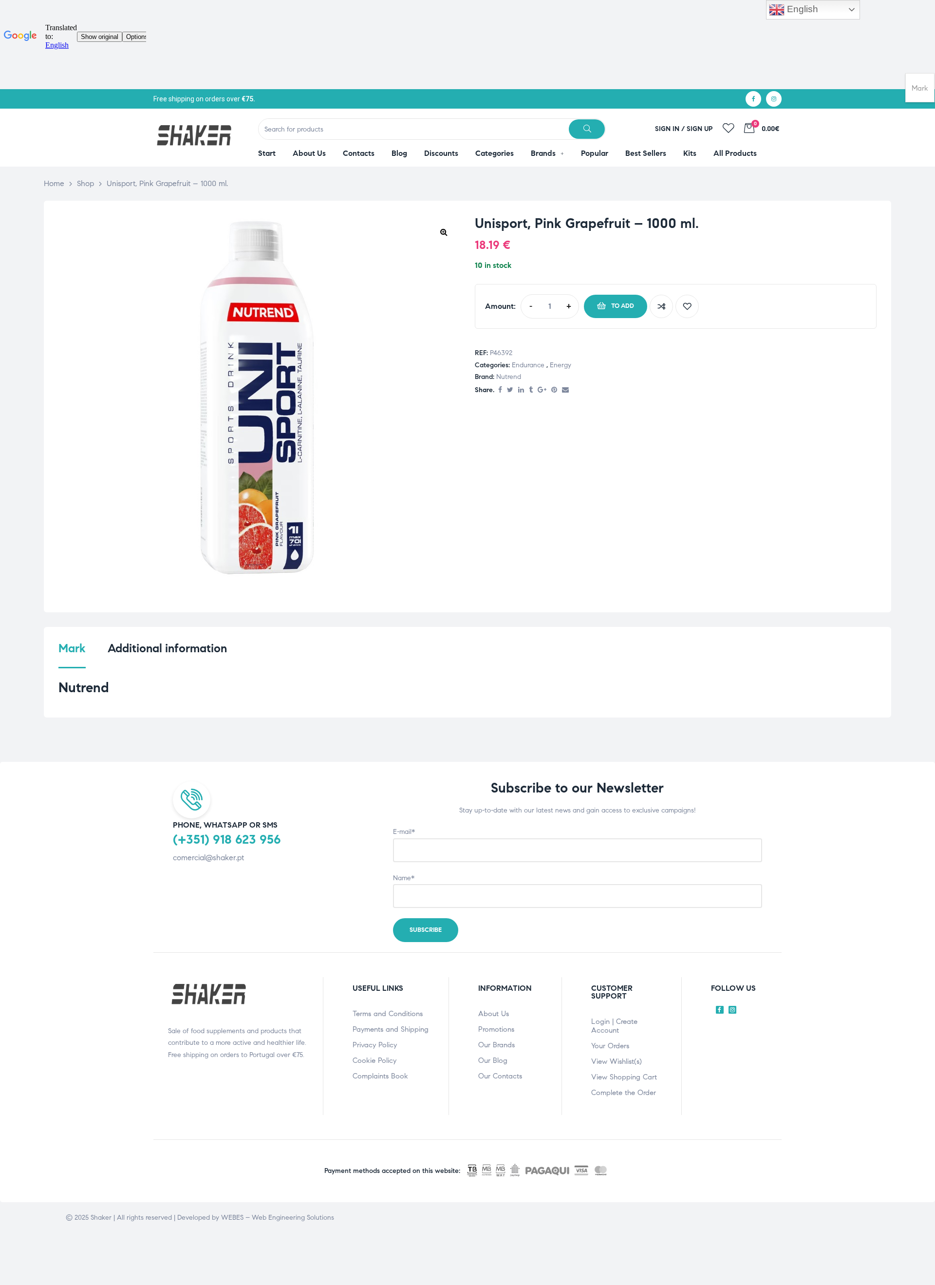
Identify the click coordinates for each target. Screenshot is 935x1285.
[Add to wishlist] (687, 306)
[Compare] (661, 306)
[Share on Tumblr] (530, 390)
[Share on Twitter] (510, 390)
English (801, 9)
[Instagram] (774, 99)
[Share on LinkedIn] (521, 390)
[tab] (72, 655)
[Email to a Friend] (565, 390)
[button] (443, 232)
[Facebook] (753, 99)
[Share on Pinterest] (554, 390)
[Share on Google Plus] (542, 390)
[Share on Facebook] (500, 390)
